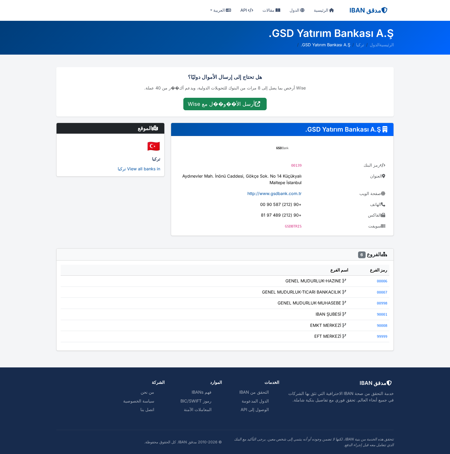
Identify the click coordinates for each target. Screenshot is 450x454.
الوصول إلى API (255, 409)
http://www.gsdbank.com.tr (274, 193)
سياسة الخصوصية (138, 401)
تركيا (360, 44)
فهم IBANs (201, 392)
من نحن (147, 392)
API (244, 10)
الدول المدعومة (255, 401)
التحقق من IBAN (254, 392)
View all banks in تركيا (139, 168)
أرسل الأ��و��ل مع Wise (221, 104)
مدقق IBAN (365, 10)
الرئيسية (321, 10)
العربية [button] (219, 10)
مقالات (269, 10)
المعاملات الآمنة (197, 409)
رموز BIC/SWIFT (195, 401)
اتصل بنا (147, 409)
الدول (295, 10)
